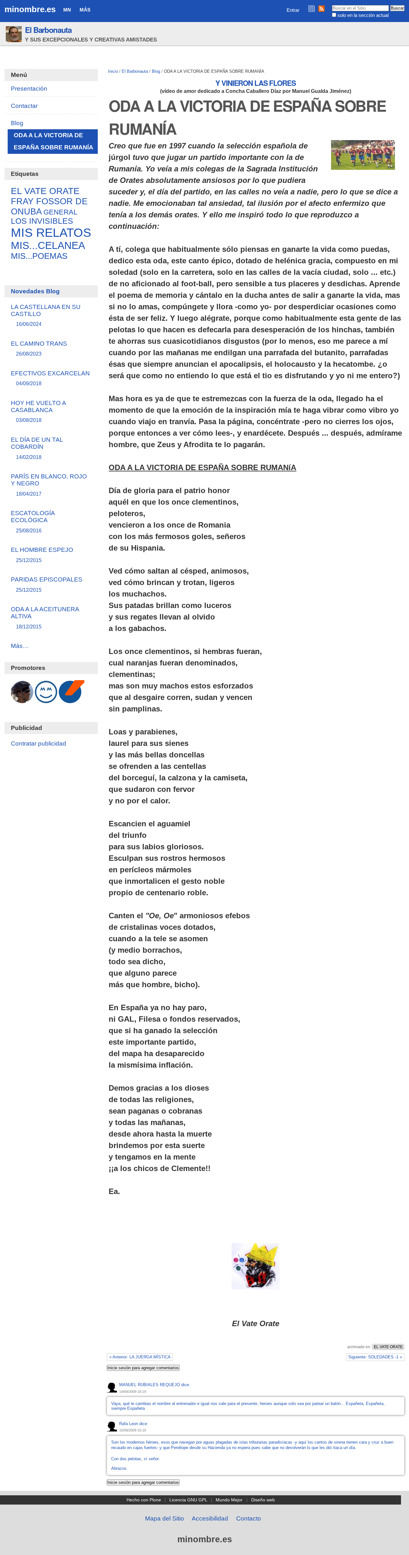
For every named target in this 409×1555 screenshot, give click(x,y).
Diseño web (263, 1499)
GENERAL (60, 212)
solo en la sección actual (363, 15)
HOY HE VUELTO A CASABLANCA (38, 411)
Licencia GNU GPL (188, 1499)
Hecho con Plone (144, 1499)
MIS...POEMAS (39, 256)
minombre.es (30, 9)
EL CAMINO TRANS (39, 348)
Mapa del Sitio (164, 1518)
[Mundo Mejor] (46, 699)
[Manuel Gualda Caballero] (22, 699)
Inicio (113, 71)
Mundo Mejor (229, 1499)
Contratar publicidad (38, 743)
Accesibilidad (210, 1518)
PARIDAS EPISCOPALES (46, 584)
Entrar (293, 10)
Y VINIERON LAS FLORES (255, 83)
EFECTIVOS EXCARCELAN (50, 378)
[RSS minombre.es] (321, 8)
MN (67, 9)
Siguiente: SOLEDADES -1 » (375, 1357)
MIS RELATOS (51, 232)
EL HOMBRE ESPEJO (42, 554)
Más (85, 9)
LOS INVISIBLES (42, 221)
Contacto (248, 1518)
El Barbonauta (48, 29)
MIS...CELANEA (48, 245)
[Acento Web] (71, 699)
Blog (156, 71)
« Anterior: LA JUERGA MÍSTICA (140, 1357)
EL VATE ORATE (388, 1347)
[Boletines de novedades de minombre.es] (311, 8)
